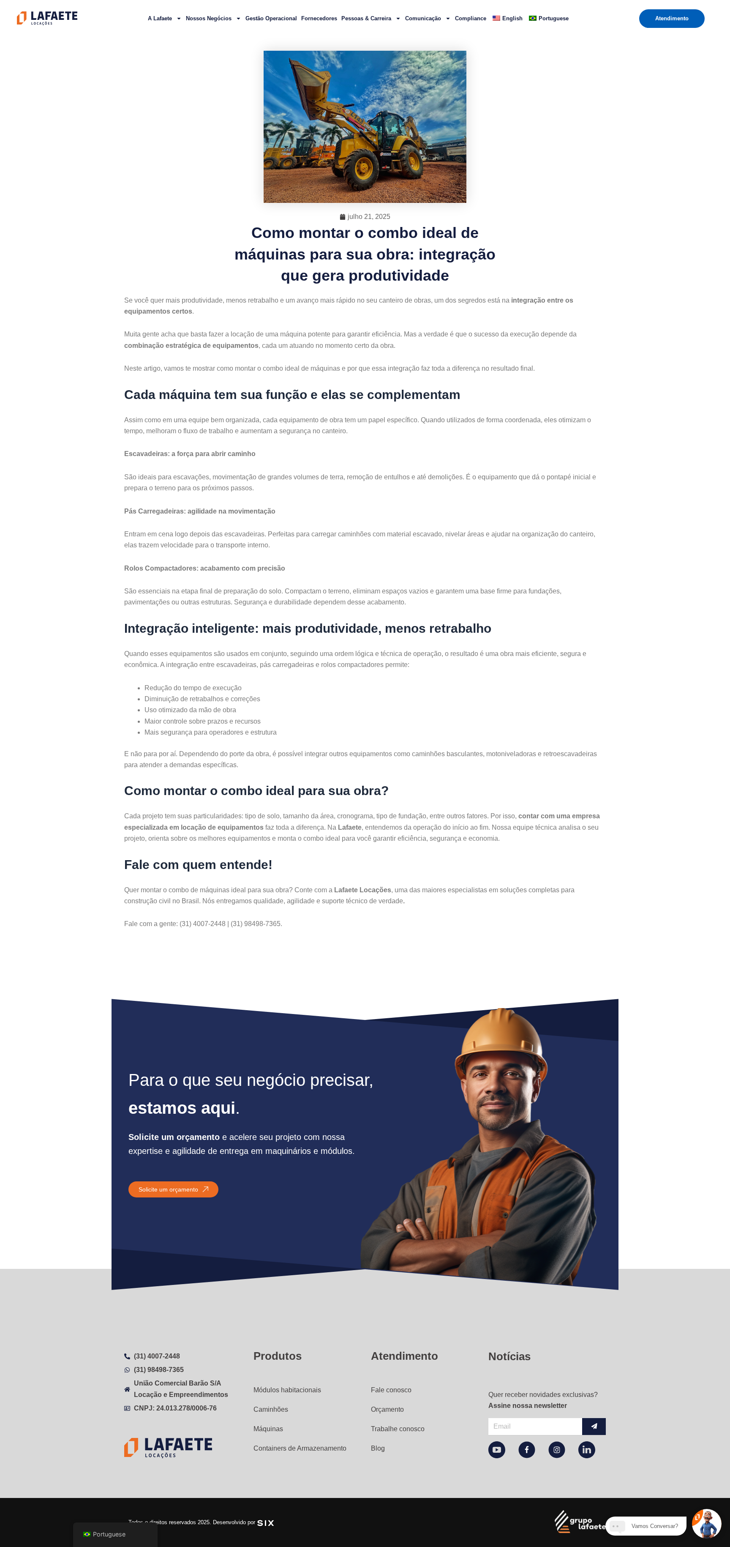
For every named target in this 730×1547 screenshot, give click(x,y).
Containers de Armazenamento (299, 1448)
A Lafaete (160, 18)
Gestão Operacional (271, 18)
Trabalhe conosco (398, 1428)
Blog (378, 1448)
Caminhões (270, 1409)
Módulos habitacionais (287, 1390)
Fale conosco (391, 1390)
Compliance (470, 18)
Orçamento (387, 1409)
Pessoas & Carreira (366, 18)
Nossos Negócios (209, 18)
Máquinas (268, 1428)
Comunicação (423, 18)
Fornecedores (319, 18)
